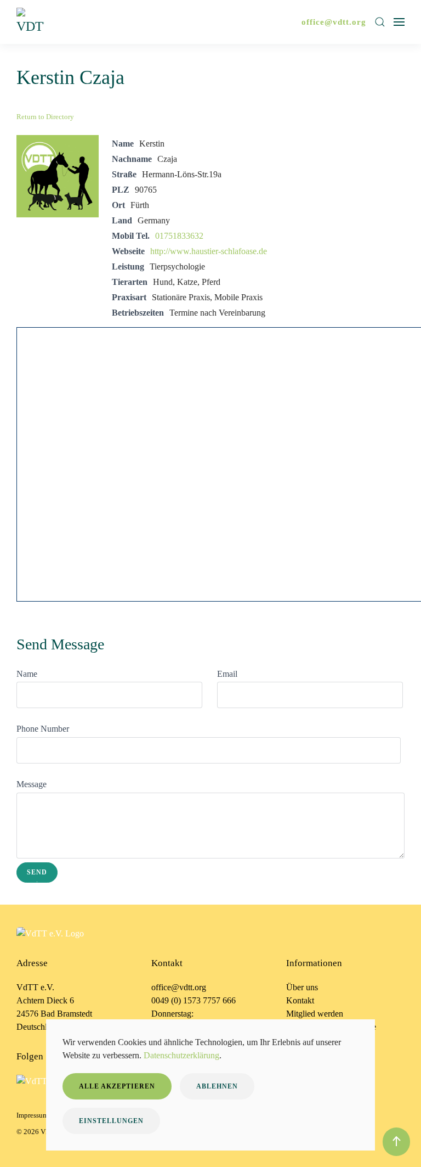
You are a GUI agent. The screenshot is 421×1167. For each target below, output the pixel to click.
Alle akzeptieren (117, 1086)
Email (227, 673)
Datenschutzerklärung (181, 1055)
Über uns (302, 987)
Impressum (32, 1115)
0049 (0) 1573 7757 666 (193, 1000)
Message (31, 784)
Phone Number (42, 728)
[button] (379, 22)
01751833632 (179, 235)
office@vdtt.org (333, 22)
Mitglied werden (314, 1013)
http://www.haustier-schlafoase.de (208, 251)
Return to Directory (45, 117)
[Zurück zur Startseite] (31, 22)
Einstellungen (111, 1121)
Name (26, 673)
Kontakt (300, 1000)
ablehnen (217, 1086)
